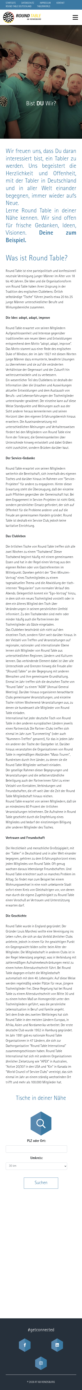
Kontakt (60, 3)
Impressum (45, 3)
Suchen (41, 1183)
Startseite (11, 3)
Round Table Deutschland (18, 6)
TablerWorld (43, 6)
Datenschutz (27, 3)
